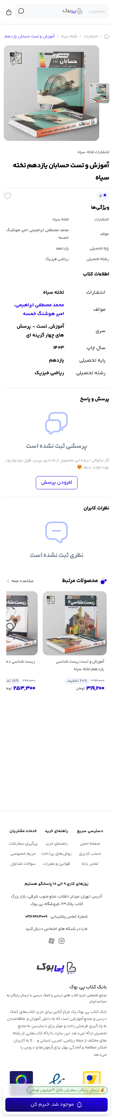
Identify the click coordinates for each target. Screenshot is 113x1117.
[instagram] (61, 941)
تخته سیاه (69, 36)
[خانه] (106, 36)
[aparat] (51, 941)
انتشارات (90, 36)
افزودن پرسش (56, 482)
